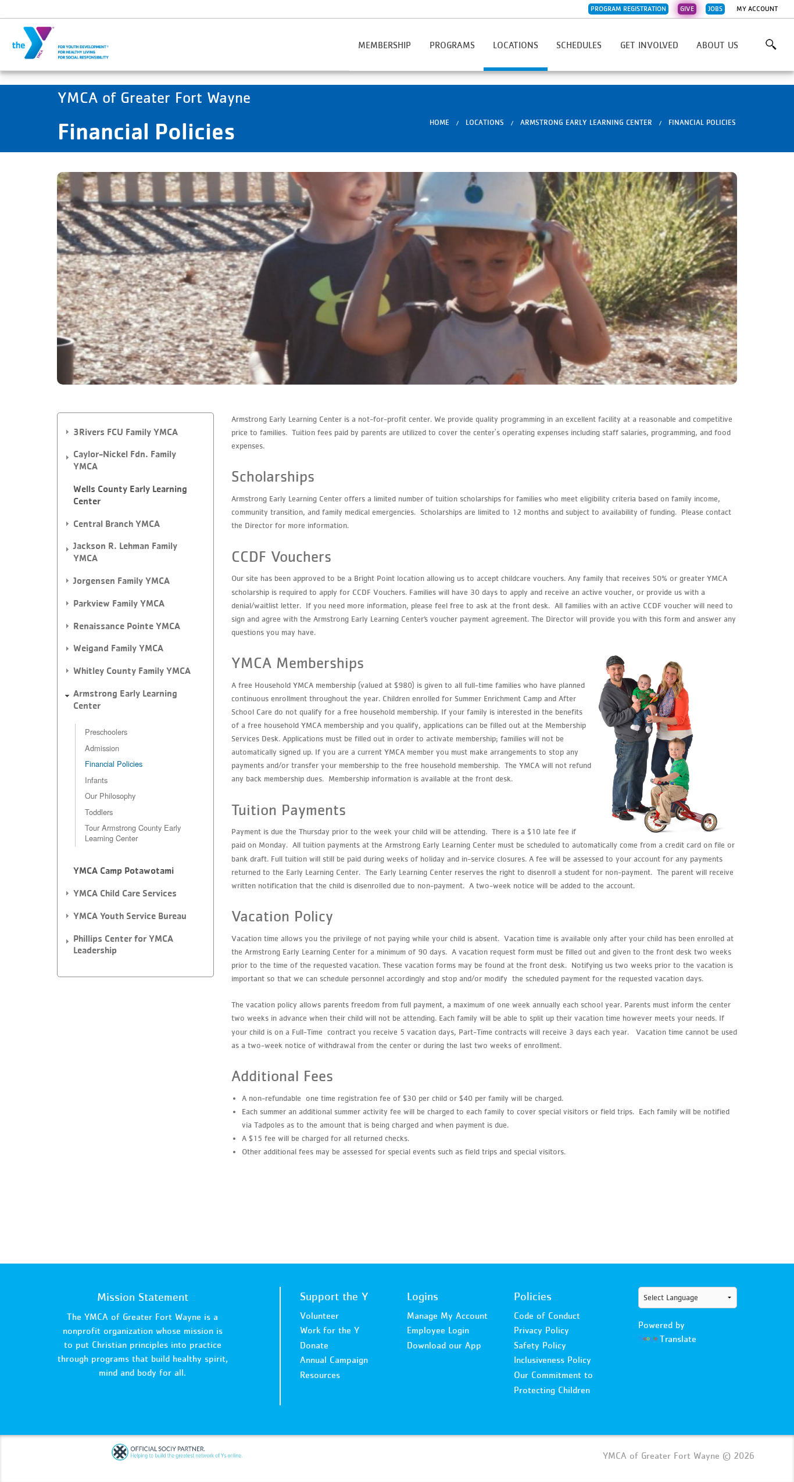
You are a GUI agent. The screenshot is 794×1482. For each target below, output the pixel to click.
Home (439, 122)
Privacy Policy (541, 1330)
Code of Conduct (547, 1315)
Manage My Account (447, 1315)
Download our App (444, 1345)
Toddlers (99, 811)
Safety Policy (540, 1345)
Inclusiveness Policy (552, 1359)
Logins (422, 1296)
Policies (533, 1296)
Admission (102, 747)
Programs (452, 45)
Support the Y (334, 1296)
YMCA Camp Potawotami (123, 870)
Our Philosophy (110, 795)
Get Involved (649, 45)
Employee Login (438, 1330)
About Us (717, 45)
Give (687, 9)
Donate (314, 1345)
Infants (96, 779)
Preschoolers (106, 731)
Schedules (579, 45)
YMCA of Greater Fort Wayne (67, 43)
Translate (678, 1338)
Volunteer (319, 1315)
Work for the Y (329, 1330)
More (771, 45)
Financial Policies (702, 122)
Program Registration (628, 9)
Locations (515, 45)
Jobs (715, 9)
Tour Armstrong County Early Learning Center (133, 833)
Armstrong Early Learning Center (586, 122)
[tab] (135, 432)
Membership (384, 45)
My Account (757, 9)
